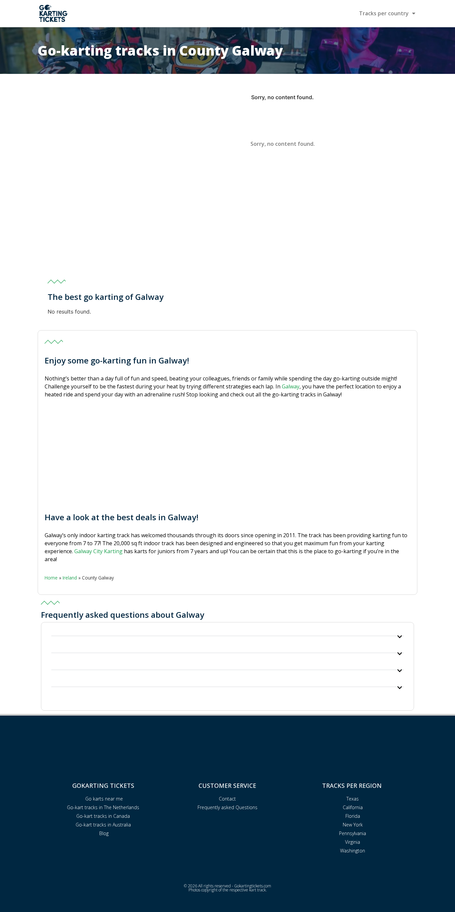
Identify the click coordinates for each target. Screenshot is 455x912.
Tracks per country (384, 13)
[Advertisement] (227, 223)
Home (51, 577)
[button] (227, 634)
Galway (290, 386)
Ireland (70, 577)
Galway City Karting (98, 551)
